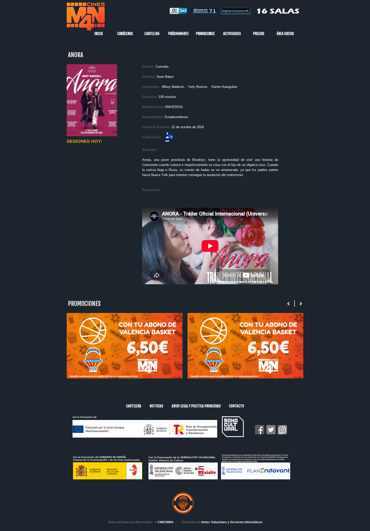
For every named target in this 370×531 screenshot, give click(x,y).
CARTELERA (151, 34)
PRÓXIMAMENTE (178, 34)
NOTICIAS (156, 406)
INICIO (98, 34)
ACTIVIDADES (232, 34)
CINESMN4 (165, 522)
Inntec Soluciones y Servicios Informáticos (232, 522)
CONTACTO (236, 406)
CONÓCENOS (125, 34)
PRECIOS (258, 34)
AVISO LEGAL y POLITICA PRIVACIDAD (196, 406)
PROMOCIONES (205, 34)
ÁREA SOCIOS (285, 34)
